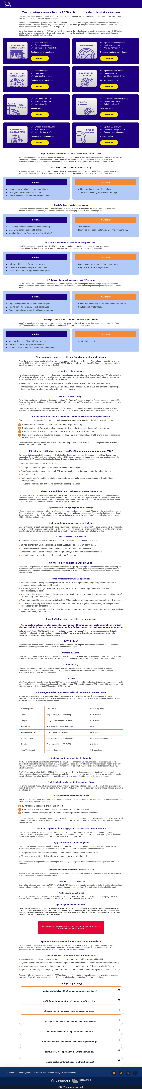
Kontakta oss (40, 1073)
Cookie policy (54, 1073)
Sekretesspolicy (69, 1073)
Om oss (10, 1073)
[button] (138, 1076)
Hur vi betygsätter (24, 1073)
